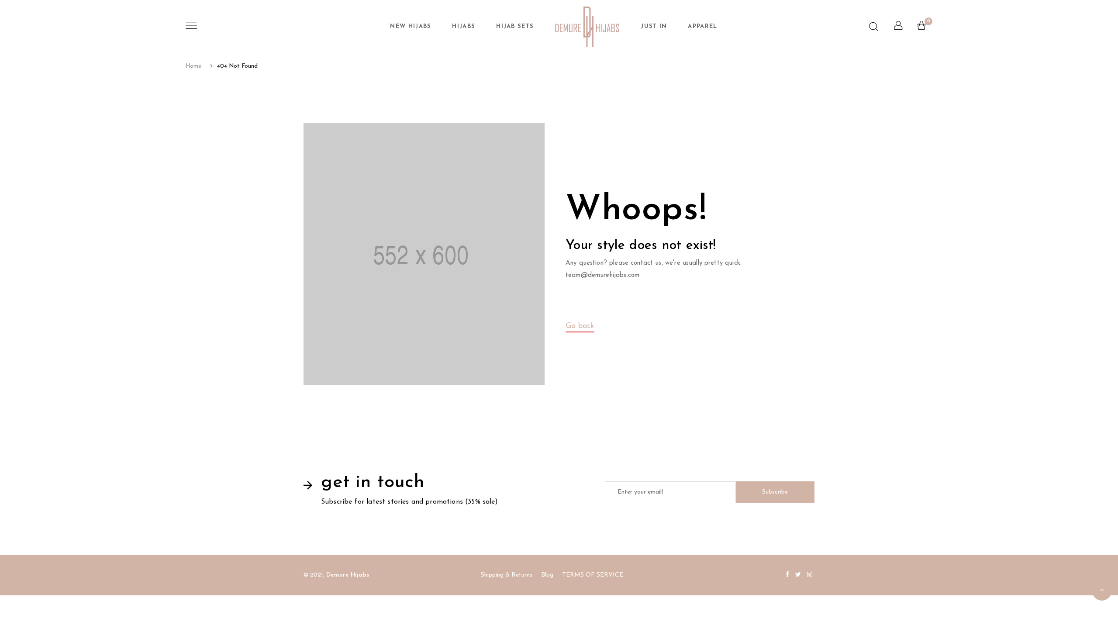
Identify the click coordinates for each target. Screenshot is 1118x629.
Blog (547, 575)
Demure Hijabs (347, 575)
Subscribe (775, 492)
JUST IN (654, 26)
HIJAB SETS (515, 26)
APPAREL (702, 26)
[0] (921, 28)
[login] (898, 28)
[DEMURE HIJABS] (587, 26)
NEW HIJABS (410, 26)
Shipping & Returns (506, 575)
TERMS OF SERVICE (592, 575)
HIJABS (463, 26)
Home (193, 66)
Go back (580, 326)
